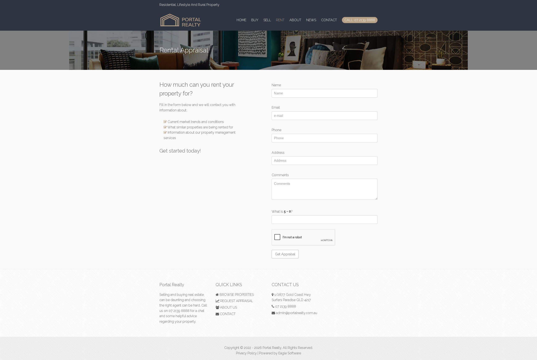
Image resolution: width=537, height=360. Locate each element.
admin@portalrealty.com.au (296, 313)
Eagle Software (289, 353)
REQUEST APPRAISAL (236, 301)
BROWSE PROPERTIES (236, 295)
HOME (241, 20)
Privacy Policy (246, 353)
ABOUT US (228, 307)
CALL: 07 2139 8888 (359, 20)
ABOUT (295, 20)
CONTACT (329, 20)
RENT (280, 20)
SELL (267, 20)
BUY (254, 20)
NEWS (311, 20)
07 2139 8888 (179, 311)
